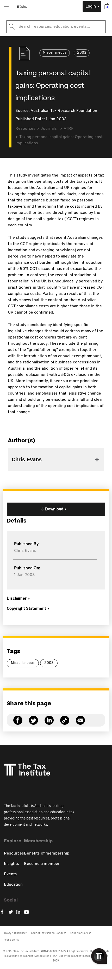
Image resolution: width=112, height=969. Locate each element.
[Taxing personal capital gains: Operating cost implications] (64, 723)
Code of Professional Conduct (48, 933)
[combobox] (56, 26)
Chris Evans (25, 551)
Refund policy (11, 940)
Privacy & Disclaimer (15, 933)
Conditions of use (80, 933)
